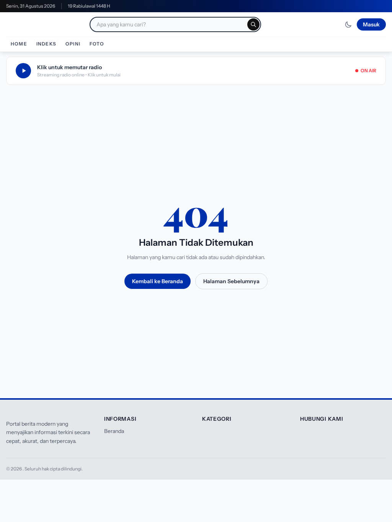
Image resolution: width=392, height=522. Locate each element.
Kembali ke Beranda (157, 281)
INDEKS (46, 44)
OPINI (72, 44)
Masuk (371, 24)
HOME (19, 44)
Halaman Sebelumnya (231, 281)
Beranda (114, 431)
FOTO (97, 44)
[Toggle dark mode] (348, 24)
